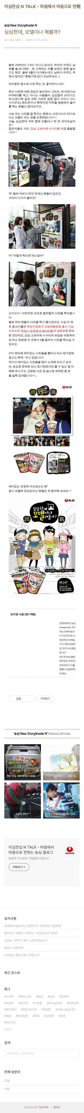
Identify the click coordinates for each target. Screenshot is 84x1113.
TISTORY (43, 1107)
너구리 (10, 996)
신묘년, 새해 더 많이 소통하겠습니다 (25, 940)
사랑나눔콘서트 (66, 1009)
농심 (40, 996)
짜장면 (47, 1009)
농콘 (52, 996)
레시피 (24, 1003)
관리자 (56, 1107)
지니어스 (11, 1022)
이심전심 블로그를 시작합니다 (22, 955)
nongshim (55, 1003)
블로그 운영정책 (13, 947)
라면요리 (73, 1003)
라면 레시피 (30, 1009)
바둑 (37, 1016)
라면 (62, 1016)
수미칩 (38, 1003)
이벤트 (10, 1003)
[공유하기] (25, 699)
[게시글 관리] (30, 699)
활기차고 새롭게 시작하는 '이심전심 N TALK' (31, 933)
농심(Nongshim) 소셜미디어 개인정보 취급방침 (32, 926)
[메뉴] (79, 6)
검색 (75, 1053)
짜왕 (8, 1016)
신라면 (50, 1016)
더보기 (7, 1029)
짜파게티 (11, 1009)
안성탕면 (23, 1016)
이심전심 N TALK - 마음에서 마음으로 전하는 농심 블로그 (31, 850)
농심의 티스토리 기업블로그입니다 (29, 858)
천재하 (65, 996)
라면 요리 (25, 996)
